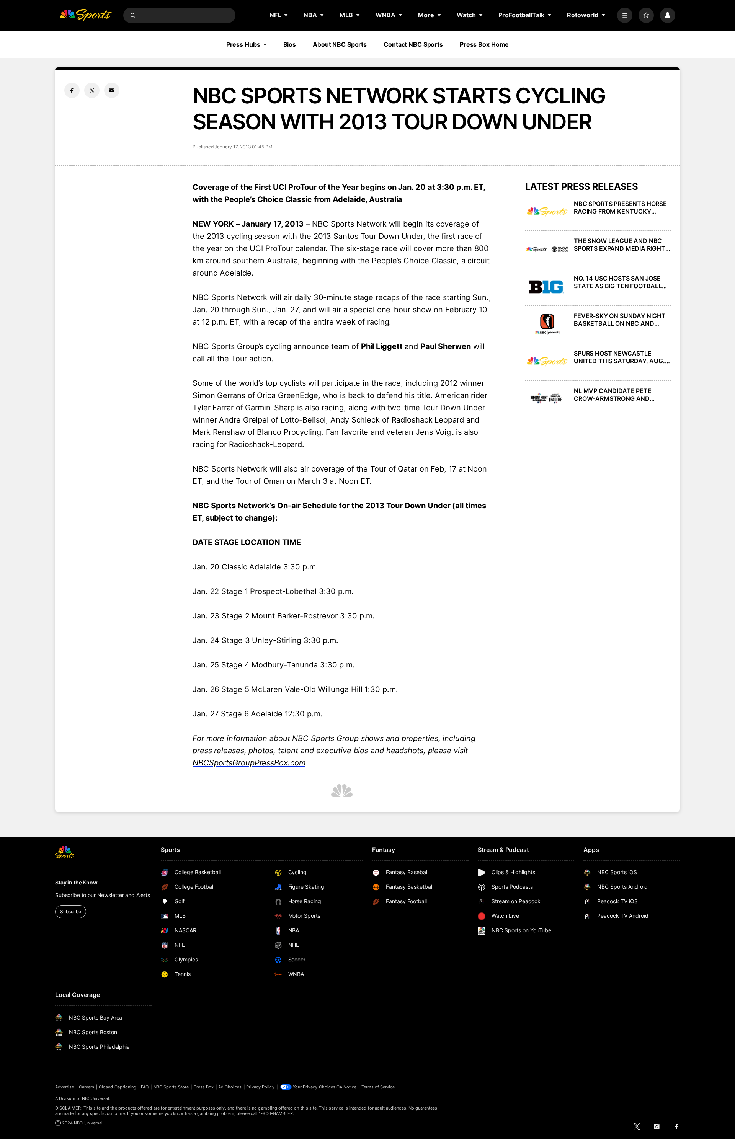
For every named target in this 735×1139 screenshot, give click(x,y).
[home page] (86, 15)
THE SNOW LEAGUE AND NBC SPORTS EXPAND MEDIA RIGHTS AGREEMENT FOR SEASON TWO (621, 244)
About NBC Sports (340, 44)
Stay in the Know (76, 882)
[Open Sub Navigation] (286, 15)
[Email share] (111, 90)
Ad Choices (230, 1087)
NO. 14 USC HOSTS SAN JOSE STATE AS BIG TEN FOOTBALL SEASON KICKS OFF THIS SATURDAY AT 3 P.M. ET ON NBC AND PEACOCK (622, 282)
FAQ (145, 1087)
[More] (624, 15)
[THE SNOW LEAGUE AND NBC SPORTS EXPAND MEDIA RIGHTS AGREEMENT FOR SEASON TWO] (547, 249)
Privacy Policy (260, 1087)
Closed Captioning (117, 1087)
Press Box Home (484, 44)
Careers (86, 1087)
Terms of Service (378, 1087)
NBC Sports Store (171, 1087)
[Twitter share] (92, 90)
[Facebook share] (72, 90)
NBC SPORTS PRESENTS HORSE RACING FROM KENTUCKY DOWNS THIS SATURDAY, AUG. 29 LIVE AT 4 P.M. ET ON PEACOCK (620, 207)
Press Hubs (243, 44)
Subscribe (70, 911)
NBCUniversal (95, 1098)
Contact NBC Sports (413, 44)
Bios (289, 44)
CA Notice (346, 1087)
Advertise (64, 1087)
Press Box (204, 1087)
